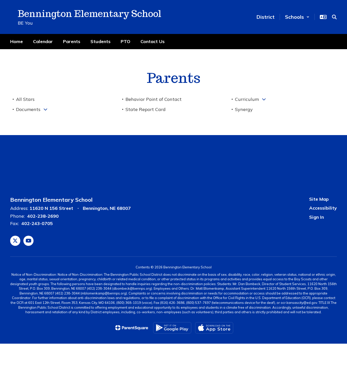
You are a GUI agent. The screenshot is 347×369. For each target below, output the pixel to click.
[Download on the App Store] (214, 328)
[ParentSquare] (131, 327)
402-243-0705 (37, 223)
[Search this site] (334, 17)
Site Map (319, 199)
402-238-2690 (43, 216)
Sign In (316, 217)
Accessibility (323, 208)
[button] (297, 17)
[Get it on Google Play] (172, 328)
